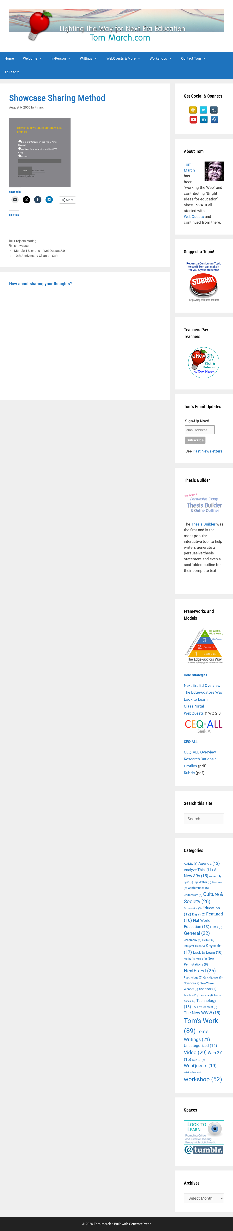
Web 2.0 (198, 1060)
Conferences (198, 888)
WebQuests (194, 216)
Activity (191, 863)
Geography (192, 940)
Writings (86, 58)
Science (191, 983)
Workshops (158, 58)
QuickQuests (213, 977)
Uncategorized (200, 1045)
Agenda (209, 863)
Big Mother (202, 882)
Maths (189, 958)
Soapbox (207, 989)
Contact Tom (191, 58)
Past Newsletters (208, 451)
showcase (21, 246)
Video (195, 1052)
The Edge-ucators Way (203, 692)
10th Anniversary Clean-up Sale (36, 256)
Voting (31, 241)
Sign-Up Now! (197, 421)
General (197, 933)
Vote (25, 170)
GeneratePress (140, 1224)
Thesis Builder (203, 524)
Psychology (193, 977)
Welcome (30, 58)
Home (9, 58)
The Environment (204, 1007)
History (208, 940)
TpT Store (12, 72)
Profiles (190, 766)
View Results (38, 170)
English (198, 914)
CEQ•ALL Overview (200, 752)
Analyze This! (198, 870)
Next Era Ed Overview (202, 685)
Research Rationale (200, 759)
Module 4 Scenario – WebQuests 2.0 (39, 251)
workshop (203, 1079)
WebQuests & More (121, 58)
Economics (193, 908)
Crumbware (193, 895)
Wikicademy (193, 1072)
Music (201, 958)
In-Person (58, 58)
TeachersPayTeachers (198, 995)
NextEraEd (200, 970)
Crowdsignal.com (26, 176)
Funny (216, 927)
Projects (20, 241)
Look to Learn (196, 699)
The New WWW (202, 1012)
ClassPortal (194, 706)
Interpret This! (194, 946)
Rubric (189, 773)
